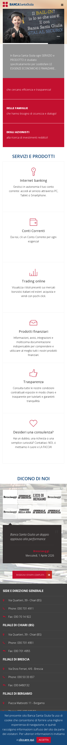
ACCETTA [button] (44, 739)
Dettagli (58, 36)
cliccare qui (26, 739)
